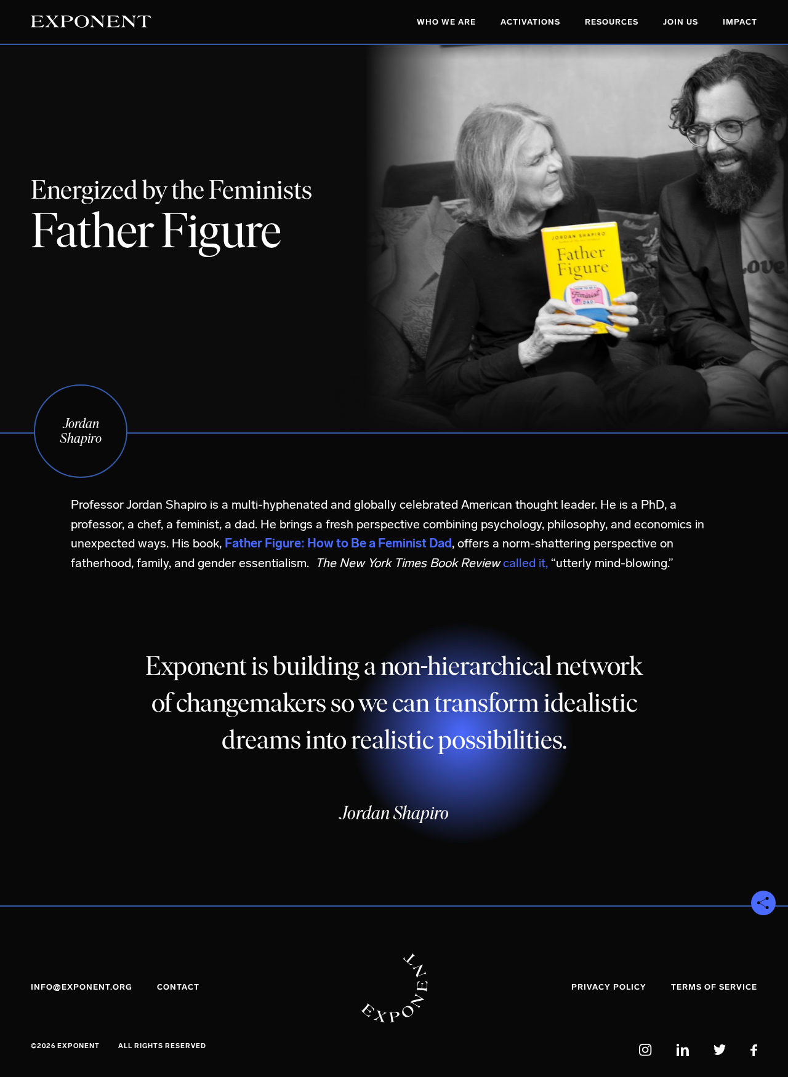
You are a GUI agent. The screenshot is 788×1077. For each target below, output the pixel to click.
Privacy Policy (608, 987)
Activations (530, 21)
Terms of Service (714, 987)
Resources (611, 21)
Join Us (680, 21)
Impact (740, 21)
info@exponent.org (81, 987)
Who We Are (446, 21)
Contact (178, 987)
